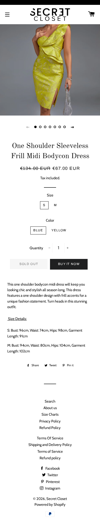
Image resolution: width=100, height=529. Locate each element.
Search (50, 401)
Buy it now (69, 264)
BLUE (38, 230)
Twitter (52, 475)
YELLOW (59, 230)
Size (50, 195)
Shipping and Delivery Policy (50, 445)
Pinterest (52, 482)
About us (50, 408)
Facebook (52, 468)
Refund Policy (50, 428)
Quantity (36, 248)
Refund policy (50, 458)
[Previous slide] (27, 127)
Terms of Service (50, 451)
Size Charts (50, 414)
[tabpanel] (50, 66)
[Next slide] (72, 127)
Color (50, 220)
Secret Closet (56, 499)
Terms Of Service (50, 438)
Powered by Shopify (50, 504)
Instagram (52, 488)
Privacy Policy (50, 421)
